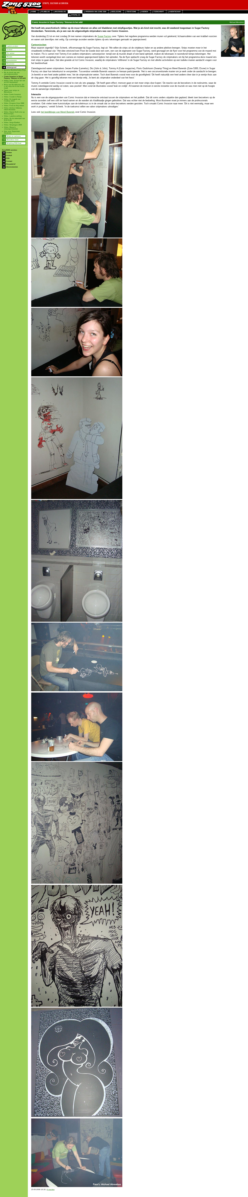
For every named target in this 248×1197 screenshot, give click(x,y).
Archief (9, 50)
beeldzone (116, 12)
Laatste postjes (12, 46)
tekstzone (131, 12)
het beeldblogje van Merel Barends (58, 112)
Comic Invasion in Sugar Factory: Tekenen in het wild (15, 77)
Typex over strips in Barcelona (11, 91)
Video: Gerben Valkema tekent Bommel (13, 109)
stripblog (75, 15)
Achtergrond (11, 67)
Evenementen (12, 60)
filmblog (45, 12)
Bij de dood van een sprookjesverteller (12, 73)
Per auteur (11, 53)
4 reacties (50, 1189)
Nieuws (9, 57)
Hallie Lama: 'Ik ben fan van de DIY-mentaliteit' (14, 81)
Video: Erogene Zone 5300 (14, 103)
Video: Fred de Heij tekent (14, 105)
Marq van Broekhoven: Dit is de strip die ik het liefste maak (14, 86)
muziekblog (60, 12)
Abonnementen (12, 167)
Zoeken (9, 152)
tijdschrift (159, 12)
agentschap (175, 12)
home (33, 12)
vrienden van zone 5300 (96, 12)
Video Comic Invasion (12, 94)
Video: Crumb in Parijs (13, 97)
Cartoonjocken (38, 44)
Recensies (10, 64)
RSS (7, 158)
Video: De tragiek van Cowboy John (12, 100)
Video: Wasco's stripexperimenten (11, 128)
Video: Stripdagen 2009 (13, 125)
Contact (9, 161)
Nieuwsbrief (10, 164)
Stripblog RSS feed (14, 143)
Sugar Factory (104, 36)
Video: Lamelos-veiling (13, 116)
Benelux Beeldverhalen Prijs (15, 70)
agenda (144, 12)
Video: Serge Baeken (12, 122)
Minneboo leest (12, 140)
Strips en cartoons (14, 136)
